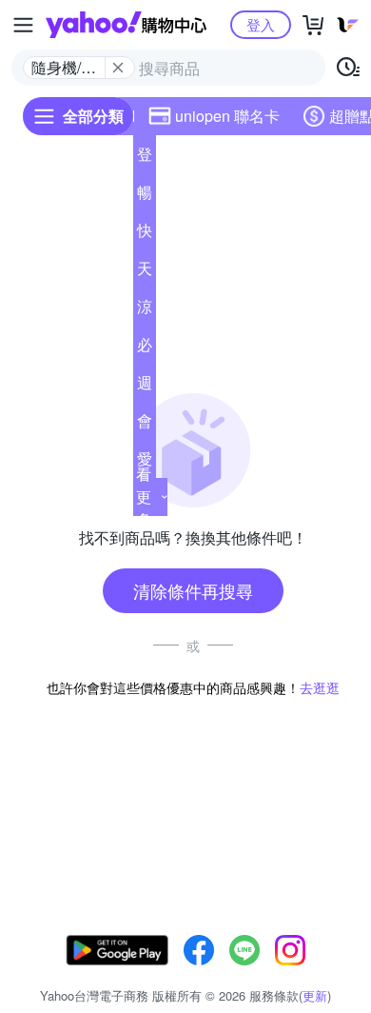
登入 (260, 24)
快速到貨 (144, 234)
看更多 (143, 496)
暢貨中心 (144, 196)
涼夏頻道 (144, 310)
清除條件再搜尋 (193, 590)
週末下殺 (144, 386)
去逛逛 (320, 687)
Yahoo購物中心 (126, 24)
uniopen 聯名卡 (227, 116)
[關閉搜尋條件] (118, 67)
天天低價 (144, 272)
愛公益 (144, 462)
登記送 (144, 158)
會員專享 (144, 424)
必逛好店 (144, 348)
